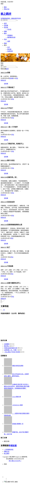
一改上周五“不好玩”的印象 (12, 352)
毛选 (5, 39)
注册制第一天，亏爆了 (10, 350)
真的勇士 (6, 346)
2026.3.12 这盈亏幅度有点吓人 (11, 283)
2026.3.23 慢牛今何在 (8, 160)
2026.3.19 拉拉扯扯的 (8, 202)
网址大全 (6, 9)
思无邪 (6, 27)
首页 (5, 23)
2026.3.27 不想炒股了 (8, 87)
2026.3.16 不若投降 (7, 266)
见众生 (9, 29)
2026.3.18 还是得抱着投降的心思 (11, 224)
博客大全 (6, 451)
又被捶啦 (6, 344)
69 (4, 309)
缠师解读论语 (11, 37)
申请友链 (13, 445)
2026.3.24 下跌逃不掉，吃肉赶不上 (12, 143)
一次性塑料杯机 (8, 449)
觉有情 (6, 25)
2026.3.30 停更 (5, 72)
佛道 (5, 43)
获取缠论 (10, 35)
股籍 (5, 31)
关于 (8, 47)
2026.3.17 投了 (5, 247)
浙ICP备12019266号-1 (15, 461)
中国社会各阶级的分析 (10, 348)
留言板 (9, 49)
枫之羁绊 (6, 453)
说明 (8, 41)
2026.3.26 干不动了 (7, 108)
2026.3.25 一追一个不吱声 (9, 127)
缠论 (5, 7)
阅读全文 (3, 80)
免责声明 (10, 51)
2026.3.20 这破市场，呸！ (9, 177)
